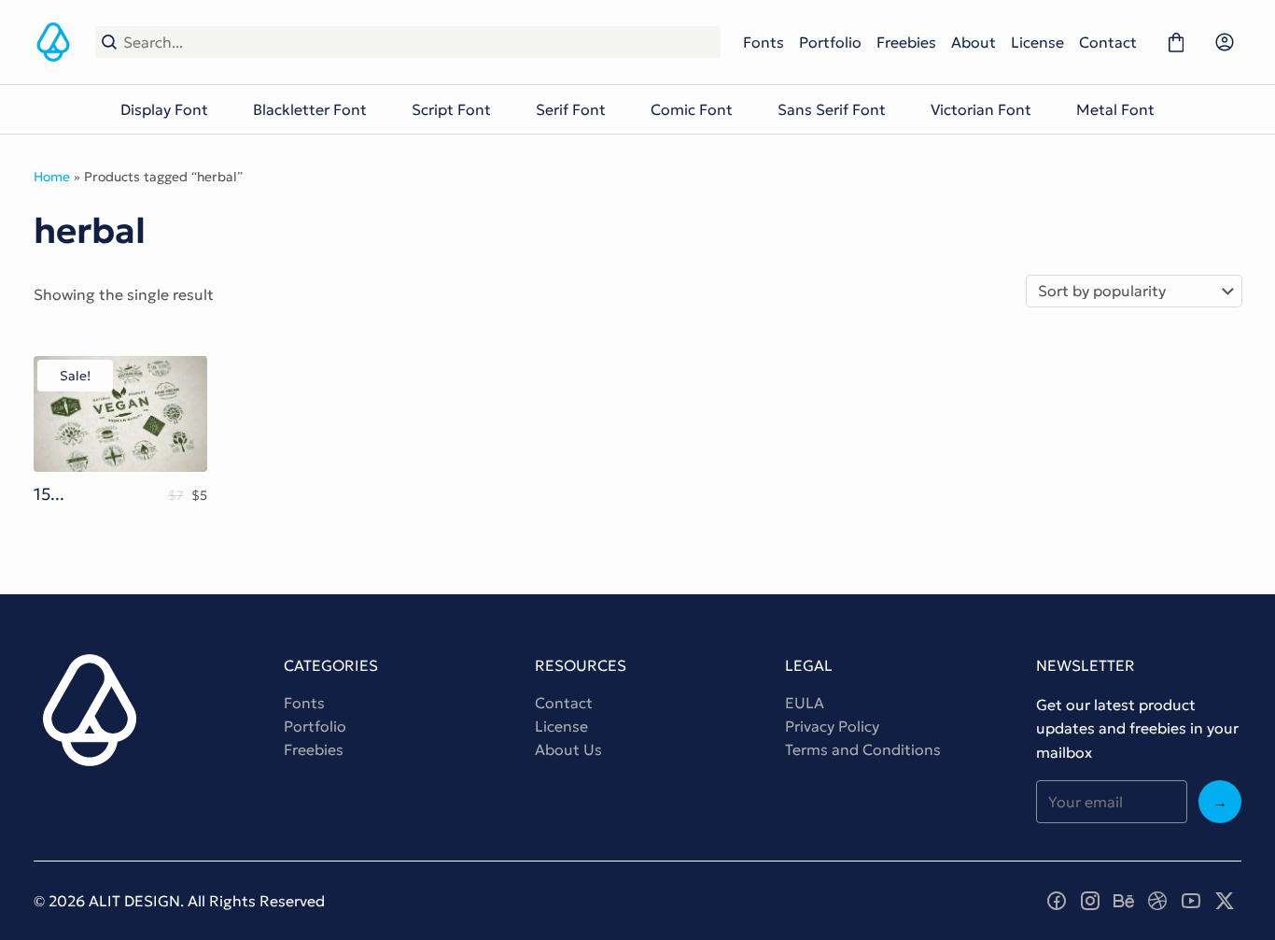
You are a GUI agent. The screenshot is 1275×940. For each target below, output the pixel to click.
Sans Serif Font (832, 109)
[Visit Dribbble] (1157, 901)
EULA (804, 702)
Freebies (906, 42)
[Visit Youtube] (1191, 901)
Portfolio (830, 42)
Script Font (451, 109)
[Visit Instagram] (1090, 901)
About (973, 42)
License (1037, 42)
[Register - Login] (1224, 42)
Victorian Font (981, 109)
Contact (1108, 42)
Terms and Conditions (863, 749)
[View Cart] (1176, 42)
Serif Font (571, 109)
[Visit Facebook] (1056, 901)
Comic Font (692, 109)
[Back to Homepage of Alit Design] (53, 42)
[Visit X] (1224, 901)
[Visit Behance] (1124, 901)
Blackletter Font (310, 109)
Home (52, 176)
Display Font (164, 109)
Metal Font (1115, 109)
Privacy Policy (832, 726)
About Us (568, 749)
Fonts (763, 42)
